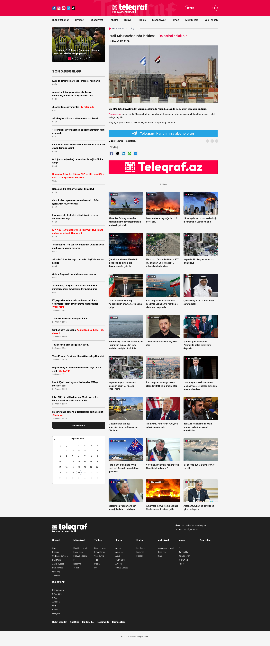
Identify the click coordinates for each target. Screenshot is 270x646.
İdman (175, 19)
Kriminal (140, 552)
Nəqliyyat (77, 564)
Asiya (117, 556)
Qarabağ (56, 572)
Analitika (56, 576)
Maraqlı (139, 556)
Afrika (118, 548)
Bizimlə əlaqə (118, 622)
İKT (74, 560)
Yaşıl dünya (99, 556)
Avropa (118, 564)
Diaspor (55, 552)
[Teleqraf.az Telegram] (68, 8)
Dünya (127, 19)
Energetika (78, 552)
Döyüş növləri (184, 556)
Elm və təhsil (99, 552)
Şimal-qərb (57, 594)
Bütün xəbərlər (60, 19)
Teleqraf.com (115, 114)
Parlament (56, 560)
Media (97, 564)
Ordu (54, 548)
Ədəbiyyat (162, 552)
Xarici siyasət (58, 564)
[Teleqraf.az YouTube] (64, 8)
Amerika (119, 552)
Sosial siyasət (100, 548)
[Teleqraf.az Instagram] (59, 8)
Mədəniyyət (159, 19)
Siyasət (79, 19)
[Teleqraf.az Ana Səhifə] (130, 8)
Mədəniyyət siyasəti (166, 548)
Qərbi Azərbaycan (60, 556)
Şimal (54, 598)
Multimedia (191, 19)
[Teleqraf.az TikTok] (73, 8)
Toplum (113, 19)
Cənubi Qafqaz (121, 568)
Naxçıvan (56, 614)
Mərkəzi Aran (58, 590)
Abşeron (56, 602)
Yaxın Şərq (120, 560)
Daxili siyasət (58, 568)
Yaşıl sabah (211, 19)
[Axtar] (214, 8)
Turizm (76, 568)
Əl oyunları (183, 560)
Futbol (181, 564)
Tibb (96, 560)
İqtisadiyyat (96, 19)
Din (95, 568)
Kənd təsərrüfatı (80, 548)
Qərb (54, 606)
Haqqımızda (103, 622)
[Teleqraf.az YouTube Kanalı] (163, 167)
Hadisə (142, 19)
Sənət (160, 556)
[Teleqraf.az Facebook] (54, 8)
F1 (179, 548)
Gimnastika (183, 552)
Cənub (55, 610)
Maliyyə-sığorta (80, 556)
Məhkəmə (140, 548)
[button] (69, 58)
